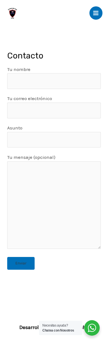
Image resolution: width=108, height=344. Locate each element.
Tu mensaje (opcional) (31, 157)
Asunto (14, 128)
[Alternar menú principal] (96, 13)
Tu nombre (18, 69)
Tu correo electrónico (29, 98)
